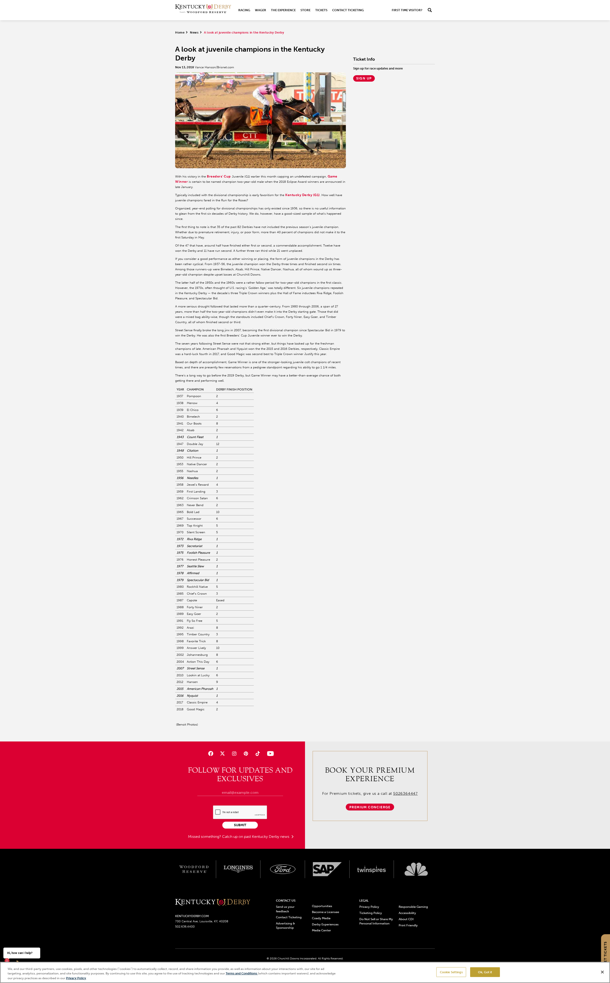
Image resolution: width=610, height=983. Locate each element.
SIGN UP (364, 78)
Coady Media (321, 918)
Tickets (321, 10)
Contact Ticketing (348, 10)
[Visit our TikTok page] (257, 753)
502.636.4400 (185, 926)
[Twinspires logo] (372, 869)
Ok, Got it (485, 972)
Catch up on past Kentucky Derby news (256, 836)
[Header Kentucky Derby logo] (203, 10)
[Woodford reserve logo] (194, 869)
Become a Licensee (325, 912)
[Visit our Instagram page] (234, 753)
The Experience (283, 10)
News (194, 32)
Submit (240, 825)
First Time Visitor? (407, 10)
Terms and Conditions (242, 973)
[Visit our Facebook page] (210, 753)
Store (305, 10)
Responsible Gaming (413, 907)
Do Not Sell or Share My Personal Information (376, 921)
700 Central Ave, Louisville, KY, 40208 (201, 921)
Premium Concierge (370, 807)
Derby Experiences (325, 924)
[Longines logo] (238, 869)
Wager (260, 10)
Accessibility (407, 913)
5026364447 (405, 793)
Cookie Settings (451, 972)
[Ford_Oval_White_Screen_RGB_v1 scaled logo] (283, 869)
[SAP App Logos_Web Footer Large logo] (327, 869)
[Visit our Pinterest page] (246, 753)
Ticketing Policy (370, 913)
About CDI (406, 919)
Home (179, 32)
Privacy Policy (369, 907)
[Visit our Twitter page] (222, 753)
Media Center (321, 930)
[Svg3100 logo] (416, 869)
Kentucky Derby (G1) (302, 195)
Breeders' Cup (219, 176)
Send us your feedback (285, 909)
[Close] (602, 972)
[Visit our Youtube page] (269, 753)
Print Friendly (408, 925)
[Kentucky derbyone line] (212, 902)
